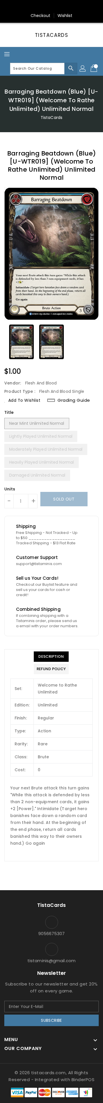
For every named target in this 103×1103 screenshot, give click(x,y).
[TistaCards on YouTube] (62, 6)
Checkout (41, 15)
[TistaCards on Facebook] (40, 6)
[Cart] (94, 68)
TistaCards (51, 35)
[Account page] (83, 68)
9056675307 (51, 933)
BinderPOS (83, 1080)
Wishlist (65, 15)
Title (9, 412)
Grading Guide (74, 400)
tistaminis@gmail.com (51, 961)
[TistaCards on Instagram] (51, 6)
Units (9, 489)
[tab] (51, 656)
